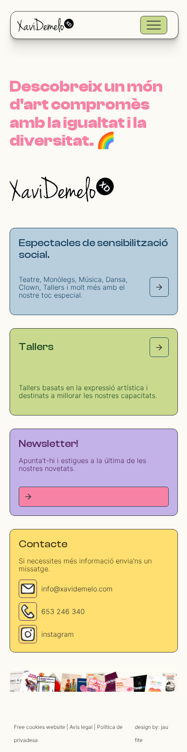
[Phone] (28, 611)
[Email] (28, 589)
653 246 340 (63, 611)
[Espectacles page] (159, 287)
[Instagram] (28, 634)
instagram (57, 634)
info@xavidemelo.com (77, 589)
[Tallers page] (159, 347)
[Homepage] (62, 189)
